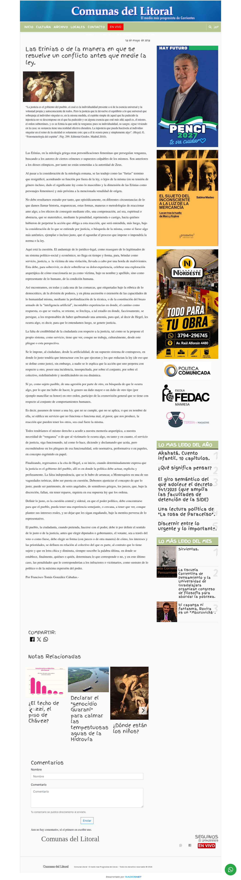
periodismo (124, 34)
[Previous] (31, 710)
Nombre (36, 769)
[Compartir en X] (39, 640)
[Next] (143, 710)
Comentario (39, 784)
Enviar (87, 820)
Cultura (43, 27)
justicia (105, 34)
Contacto (96, 27)
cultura (149, 34)
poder (90, 34)
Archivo (61, 27)
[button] (210, 27)
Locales (78, 27)
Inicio (28, 27)
